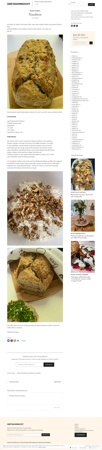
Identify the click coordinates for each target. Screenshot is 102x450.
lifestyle (74, 110)
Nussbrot (37, 373)
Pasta (73, 117)
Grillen (74, 95)
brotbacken (32, 373)
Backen (32, 11)
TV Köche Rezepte (77, 139)
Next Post (57, 382)
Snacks (74, 124)
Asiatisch (74, 63)
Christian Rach (76, 74)
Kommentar (57, 407)
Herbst (74, 102)
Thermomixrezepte (77, 132)
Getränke (74, 93)
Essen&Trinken (76, 84)
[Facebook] (72, 26)
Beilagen (74, 71)
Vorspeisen (75, 143)
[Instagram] (74, 26)
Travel (73, 136)
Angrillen (74, 61)
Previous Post (14, 382)
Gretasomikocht (18, 3)
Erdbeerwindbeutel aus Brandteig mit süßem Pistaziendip (82, 237)
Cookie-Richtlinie (42, 447)
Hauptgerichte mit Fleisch (79, 100)
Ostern (74, 115)
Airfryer (74, 56)
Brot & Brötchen (76, 72)
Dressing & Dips (76, 78)
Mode (73, 113)
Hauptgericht (75, 97)
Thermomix (75, 130)
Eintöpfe (74, 80)
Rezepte (37, 11)
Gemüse (74, 91)
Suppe (74, 126)
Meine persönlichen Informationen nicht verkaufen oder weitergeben (35, 442)
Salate (73, 123)
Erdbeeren (75, 82)
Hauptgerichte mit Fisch (78, 99)
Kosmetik (74, 106)
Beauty (74, 69)
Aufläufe (74, 65)
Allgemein (75, 59)
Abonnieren (48, 364)
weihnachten (75, 145)
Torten (74, 134)
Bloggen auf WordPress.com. (13, 442)
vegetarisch (75, 141)
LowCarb (74, 111)
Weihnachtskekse (77, 147)
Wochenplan (75, 149)
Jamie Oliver (75, 104)
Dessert (74, 76)
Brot (27, 373)
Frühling (74, 87)
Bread (23, 373)
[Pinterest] (77, 26)
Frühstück (74, 89)
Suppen (74, 128)
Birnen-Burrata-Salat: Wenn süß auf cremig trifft (81, 196)
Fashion (74, 85)
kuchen (74, 108)
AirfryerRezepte (76, 58)
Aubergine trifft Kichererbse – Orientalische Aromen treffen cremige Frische (81, 279)
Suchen (73, 2)
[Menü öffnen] (70, 4)
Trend (73, 138)
